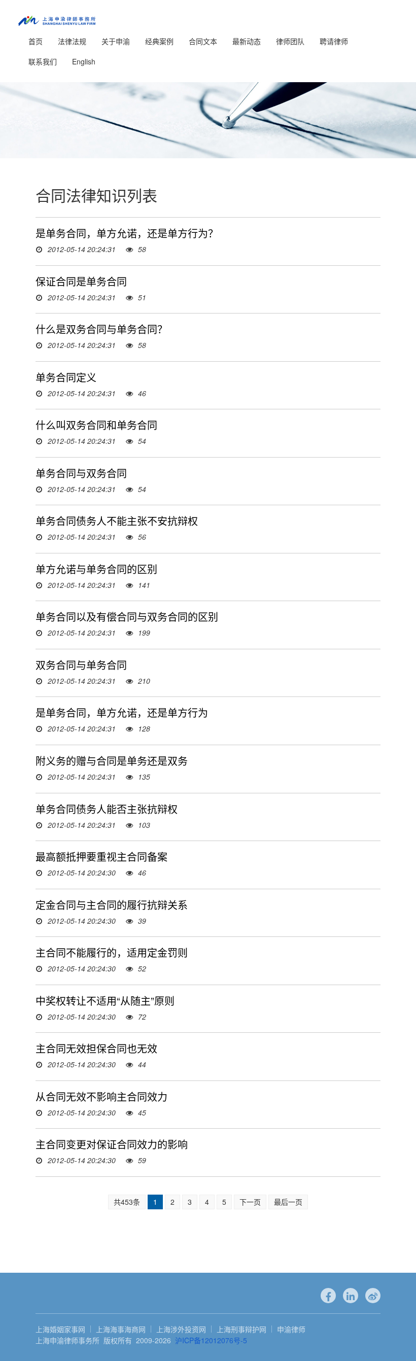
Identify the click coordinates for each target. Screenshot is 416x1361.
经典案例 (159, 41)
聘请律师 (334, 41)
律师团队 (290, 41)
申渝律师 (291, 1329)
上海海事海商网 (121, 1329)
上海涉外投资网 (181, 1329)
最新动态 (246, 41)
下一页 (250, 1202)
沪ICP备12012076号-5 (211, 1340)
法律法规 (72, 41)
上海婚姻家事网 (60, 1329)
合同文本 (203, 41)
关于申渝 (115, 41)
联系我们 (42, 61)
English (83, 61)
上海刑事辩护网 (241, 1329)
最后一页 (288, 1202)
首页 (35, 41)
